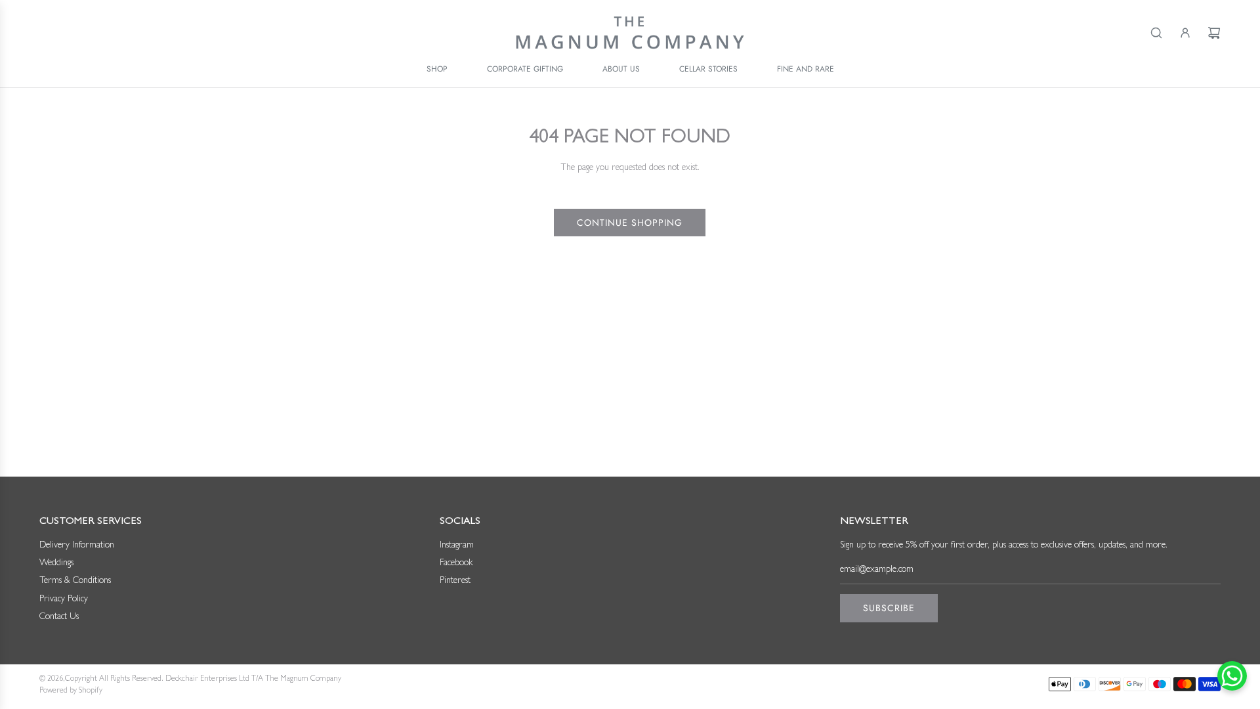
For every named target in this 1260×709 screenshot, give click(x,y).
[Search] (1156, 32)
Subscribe (889, 607)
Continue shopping (629, 222)
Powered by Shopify (70, 691)
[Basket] (1214, 32)
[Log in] (1185, 32)
